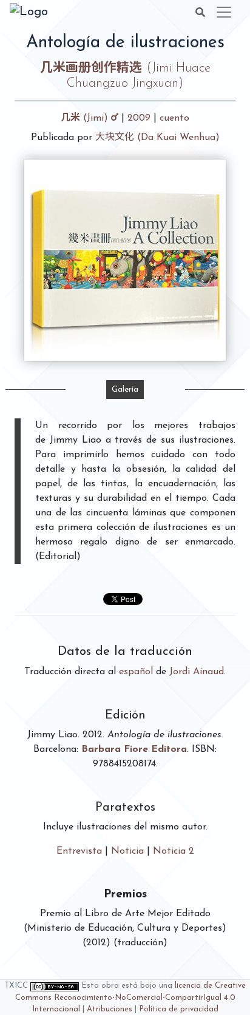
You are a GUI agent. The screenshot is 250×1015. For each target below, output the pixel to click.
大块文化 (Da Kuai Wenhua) (157, 137)
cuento (174, 118)
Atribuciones (109, 1009)
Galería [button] (125, 389)
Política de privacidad (178, 1009)
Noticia (127, 851)
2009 (138, 118)
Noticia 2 (173, 851)
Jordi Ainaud (196, 672)
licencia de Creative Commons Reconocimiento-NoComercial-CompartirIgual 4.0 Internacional (130, 997)
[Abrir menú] (224, 12)
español (136, 672)
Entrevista (79, 851)
